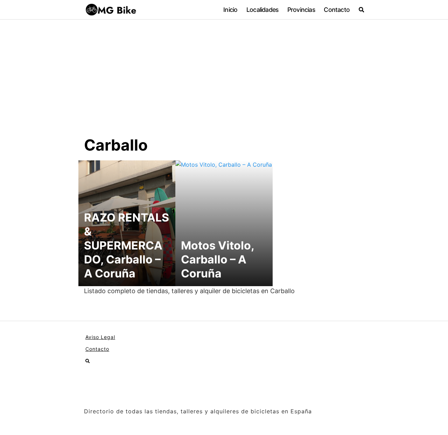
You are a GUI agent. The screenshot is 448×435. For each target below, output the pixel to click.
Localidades (262, 9)
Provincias (301, 9)
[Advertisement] (224, 83)
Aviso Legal (100, 337)
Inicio (230, 9)
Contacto (337, 9)
